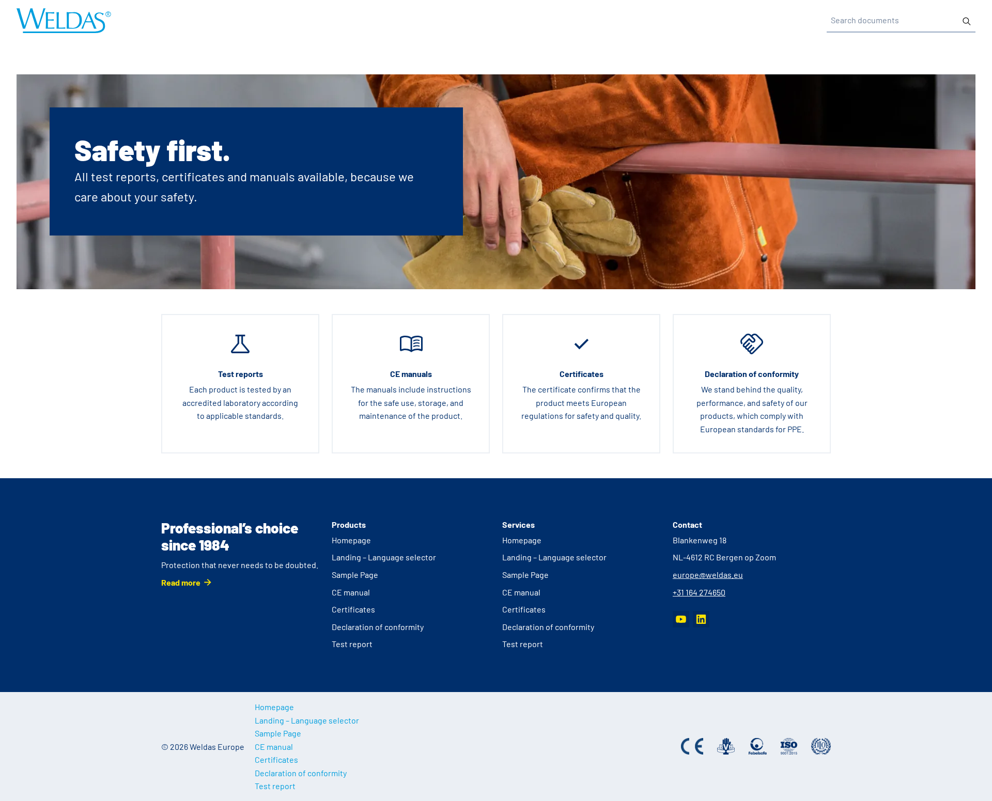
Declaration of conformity (378, 627)
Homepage (351, 540)
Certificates (353, 609)
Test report (352, 644)
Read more (180, 582)
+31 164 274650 (699, 592)
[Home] (64, 20)
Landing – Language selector (384, 557)
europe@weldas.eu (708, 574)
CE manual (351, 592)
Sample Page (355, 574)
